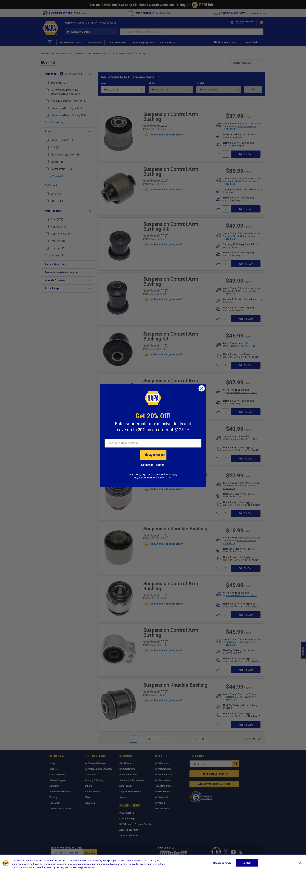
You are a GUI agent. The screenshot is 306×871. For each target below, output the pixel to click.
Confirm (247, 862)
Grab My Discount (153, 455)
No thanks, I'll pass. (153, 465)
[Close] (300, 863)
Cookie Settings (222, 862)
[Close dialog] (202, 388)
